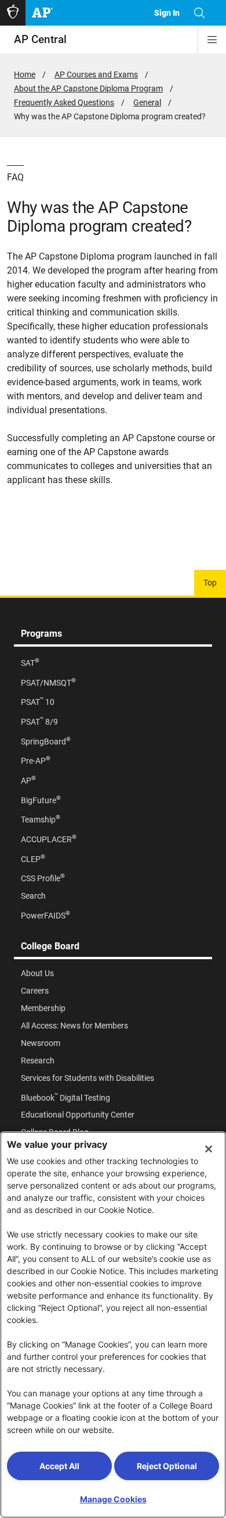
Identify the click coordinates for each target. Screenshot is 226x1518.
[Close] (208, 1149)
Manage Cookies (113, 1499)
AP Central (40, 39)
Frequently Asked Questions (64, 102)
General (147, 102)
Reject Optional (167, 1466)
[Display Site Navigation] (212, 39)
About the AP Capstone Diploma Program (88, 88)
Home (24, 74)
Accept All (59, 1466)
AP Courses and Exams (96, 74)
